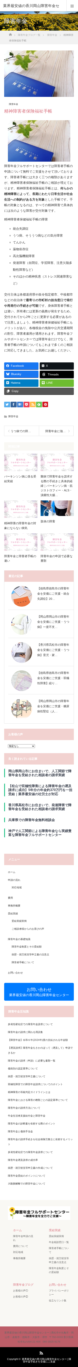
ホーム (11, 872)
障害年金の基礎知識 (19, 939)
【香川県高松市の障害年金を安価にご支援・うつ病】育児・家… (53, 650)
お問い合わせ (15, 972)
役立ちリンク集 (57, 1300)
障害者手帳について (23, 962)
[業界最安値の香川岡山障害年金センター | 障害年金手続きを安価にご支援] (39, 1217)
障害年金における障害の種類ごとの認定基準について (38, 1100)
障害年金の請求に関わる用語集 (25, 1032)
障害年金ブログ (23, 1284)
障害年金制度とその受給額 (27, 946)
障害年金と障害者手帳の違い (20, 558)
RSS (41, 1352)
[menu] (72, 6)
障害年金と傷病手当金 (20, 1131)
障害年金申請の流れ (23, 1238)
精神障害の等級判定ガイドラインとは (29, 1092)
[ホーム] (10, 33)
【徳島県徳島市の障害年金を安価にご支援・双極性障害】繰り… (53, 678)
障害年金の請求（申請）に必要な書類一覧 (31, 1060)
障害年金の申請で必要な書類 (57, 558)
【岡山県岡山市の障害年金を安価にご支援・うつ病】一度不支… (53, 622)
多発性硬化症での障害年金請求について (30, 1024)
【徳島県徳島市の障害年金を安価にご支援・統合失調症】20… (53, 593)
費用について (20, 1246)
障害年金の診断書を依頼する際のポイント (31, 1123)
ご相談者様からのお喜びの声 (28, 928)
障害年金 (13, 104)
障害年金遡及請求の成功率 (23, 1160)
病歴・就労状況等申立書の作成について (30, 1167)
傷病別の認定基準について (23, 1068)
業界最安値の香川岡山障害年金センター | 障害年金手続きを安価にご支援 (46, 1360)
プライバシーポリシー (59, 1292)
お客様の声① (20, 1290)
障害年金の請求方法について (24, 1107)
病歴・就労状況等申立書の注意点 (30, 954)
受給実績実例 (19, 921)
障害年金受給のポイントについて (26, 1175)
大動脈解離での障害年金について (26, 1183)
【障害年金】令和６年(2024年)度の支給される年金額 (38, 1040)
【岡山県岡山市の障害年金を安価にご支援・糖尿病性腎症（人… (53, 706)
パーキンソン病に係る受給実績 (20, 479)
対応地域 (17, 887)
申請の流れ (14, 880)
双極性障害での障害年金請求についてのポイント (35, 1084)
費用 (10, 897)
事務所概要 (14, 905)
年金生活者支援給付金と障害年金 (26, 1115)
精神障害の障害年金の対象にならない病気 (20, 525)
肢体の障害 (48, 521)
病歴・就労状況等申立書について (26, 1076)
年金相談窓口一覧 (59, 1242)
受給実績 (13, 913)
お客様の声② (20, 1296)
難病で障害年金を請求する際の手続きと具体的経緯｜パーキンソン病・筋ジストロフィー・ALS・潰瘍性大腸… (57, 486)
